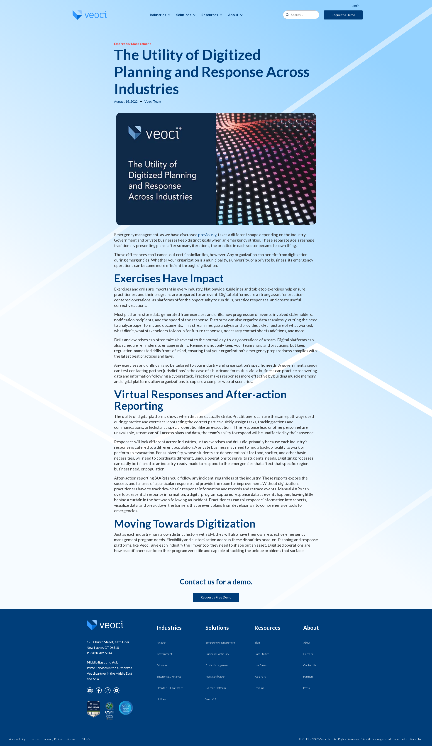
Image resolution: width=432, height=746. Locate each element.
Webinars (260, 676)
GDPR (86, 739)
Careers (308, 654)
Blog (257, 642)
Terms (34, 739)
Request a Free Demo (216, 597)
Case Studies (261, 654)
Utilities (161, 699)
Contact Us (309, 665)
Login (355, 5)
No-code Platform (215, 688)
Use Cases (260, 665)
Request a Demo (343, 15)
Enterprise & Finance (169, 676)
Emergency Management (220, 642)
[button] (159, 15)
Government (164, 654)
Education (162, 665)
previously (207, 234)
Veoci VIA (210, 699)
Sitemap (71, 739)
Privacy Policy (52, 739)
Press (306, 688)
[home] (90, 15)
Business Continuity (217, 654)
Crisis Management (217, 665)
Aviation (161, 642)
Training (259, 688)
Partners (308, 676)
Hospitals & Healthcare (170, 688)
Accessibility (17, 739)
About (306, 642)
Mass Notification (215, 676)
